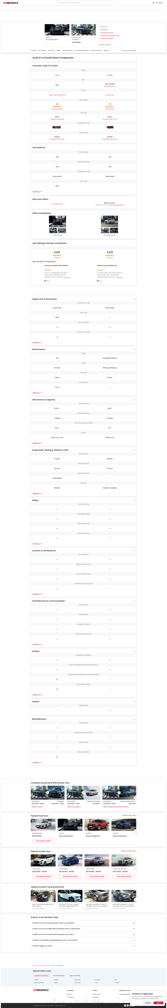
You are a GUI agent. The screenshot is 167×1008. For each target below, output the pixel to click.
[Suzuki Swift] (43, 860)
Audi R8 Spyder (37, 833)
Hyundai (97, 980)
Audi (57, 75)
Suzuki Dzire (76, 37)
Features (106, 50)
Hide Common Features (129, 50)
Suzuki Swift (36, 869)
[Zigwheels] (10, 3)
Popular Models (75, 975)
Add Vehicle (106, 45)
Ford (96, 983)
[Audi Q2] (97, 825)
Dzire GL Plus (110, 95)
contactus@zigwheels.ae (126, 994)
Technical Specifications (81, 50)
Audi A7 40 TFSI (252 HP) (57, 95)
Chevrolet (78, 983)
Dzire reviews (109, 109)
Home (34, 965)
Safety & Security (96, 50)
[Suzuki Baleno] (70, 860)
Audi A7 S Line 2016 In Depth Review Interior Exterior (42, 905)
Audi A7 (48, 37)
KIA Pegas (104, 30)
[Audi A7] (57, 29)
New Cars (39, 965)
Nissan (56, 980)
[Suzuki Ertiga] (97, 860)
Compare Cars (46, 965)
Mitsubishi (78, 980)
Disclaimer (95, 997)
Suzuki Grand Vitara (119, 869)
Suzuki (110, 75)
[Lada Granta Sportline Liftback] (127, 793)
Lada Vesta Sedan (107, 39)
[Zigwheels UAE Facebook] (125, 1005)
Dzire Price (111, 86)
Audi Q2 (88, 833)
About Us (69, 994)
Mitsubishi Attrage (107, 33)
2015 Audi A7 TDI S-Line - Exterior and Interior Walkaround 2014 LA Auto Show (68, 905)
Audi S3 (115, 833)
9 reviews (57, 258)
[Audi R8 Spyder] (43, 825)
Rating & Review (67, 50)
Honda (117, 983)
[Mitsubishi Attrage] (92, 793)
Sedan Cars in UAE (58, 139)
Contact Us (70, 997)
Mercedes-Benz (39, 983)
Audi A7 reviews (57, 109)
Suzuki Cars (131, 851)
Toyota (36, 980)
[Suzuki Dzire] (83, 29)
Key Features (42, 50)
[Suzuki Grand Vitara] (123, 860)
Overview (33, 50)
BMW (56, 983)
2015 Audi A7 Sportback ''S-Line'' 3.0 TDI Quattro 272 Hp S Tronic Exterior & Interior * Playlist (96, 905)
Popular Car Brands (41, 975)
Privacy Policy (96, 994)
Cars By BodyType (58, 975)
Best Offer (51, 50)
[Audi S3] (123, 825)
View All (36, 192)
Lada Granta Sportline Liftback (110, 36)
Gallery (58, 50)
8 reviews (110, 258)
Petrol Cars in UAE (58, 119)
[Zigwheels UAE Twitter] (128, 1005)
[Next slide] (136, 798)
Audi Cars (131, 815)
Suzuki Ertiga (90, 869)
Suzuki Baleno (63, 869)
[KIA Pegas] (56, 793)
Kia (116, 980)
